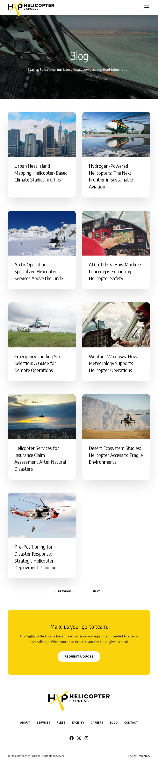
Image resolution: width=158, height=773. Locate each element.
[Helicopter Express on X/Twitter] (79, 738)
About (25, 722)
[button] (146, 7)
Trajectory (143, 756)
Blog (114, 722)
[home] (31, 7)
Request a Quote (79, 656)
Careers (97, 722)
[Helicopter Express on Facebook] (71, 738)
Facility (78, 722)
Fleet (61, 722)
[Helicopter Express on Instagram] (86, 738)
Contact (131, 722)
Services (43, 722)
